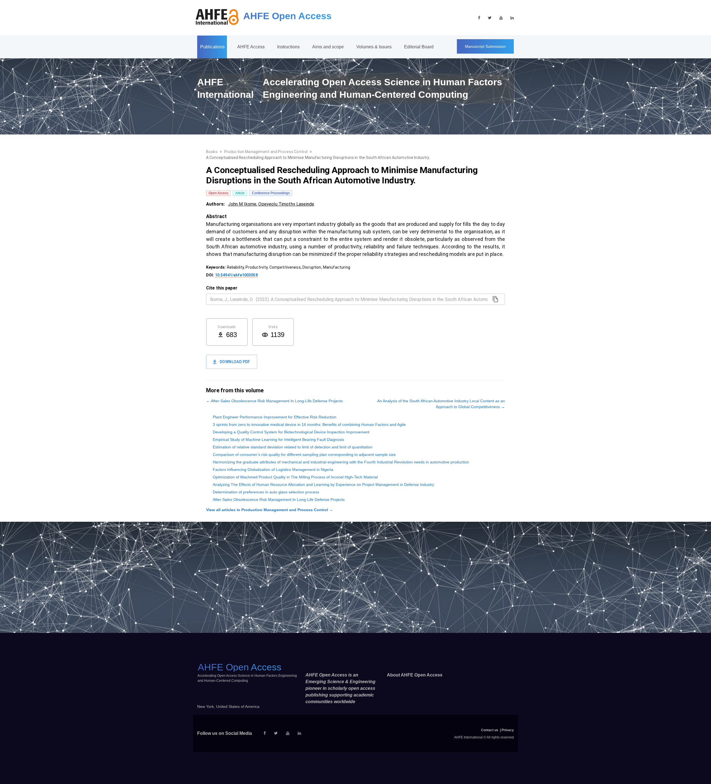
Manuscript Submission (485, 46)
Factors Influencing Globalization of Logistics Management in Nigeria (273, 469)
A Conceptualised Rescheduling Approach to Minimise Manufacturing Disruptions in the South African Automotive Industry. (318, 157)
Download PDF (235, 361)
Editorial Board (419, 46)
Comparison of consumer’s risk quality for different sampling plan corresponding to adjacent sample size (304, 454)
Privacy (508, 730)
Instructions (288, 46)
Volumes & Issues (374, 46)
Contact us (489, 730)
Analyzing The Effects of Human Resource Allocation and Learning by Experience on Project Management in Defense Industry (323, 484)
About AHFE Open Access (414, 675)
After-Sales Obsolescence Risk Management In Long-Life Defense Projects (279, 499)
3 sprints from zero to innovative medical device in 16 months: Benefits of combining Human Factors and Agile (309, 424)
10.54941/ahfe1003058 (236, 275)
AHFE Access (251, 46)
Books (211, 151)
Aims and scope (328, 46)
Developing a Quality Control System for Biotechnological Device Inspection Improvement (291, 432)
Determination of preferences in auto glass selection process (266, 492)
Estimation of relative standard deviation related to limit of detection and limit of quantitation (292, 447)
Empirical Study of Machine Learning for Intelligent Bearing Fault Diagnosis (278, 439)
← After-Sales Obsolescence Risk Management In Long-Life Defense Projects (274, 401)
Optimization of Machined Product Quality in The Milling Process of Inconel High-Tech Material (295, 477)
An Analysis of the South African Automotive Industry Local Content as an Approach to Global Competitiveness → (441, 404)
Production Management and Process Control (265, 151)
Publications (212, 46)
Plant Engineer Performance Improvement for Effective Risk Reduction (274, 417)
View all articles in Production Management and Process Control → (269, 510)
